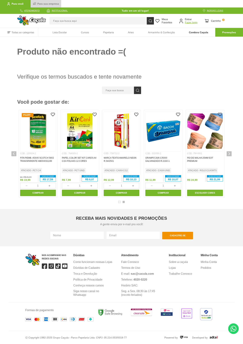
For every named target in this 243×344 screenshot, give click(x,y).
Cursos (85, 32)
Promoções (229, 32)
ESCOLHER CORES (205, 193)
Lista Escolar (59, 32)
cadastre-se (178, 235)
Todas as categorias (23, 32)
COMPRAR (38, 193)
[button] (119, 202)
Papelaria (108, 32)
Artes (131, 32)
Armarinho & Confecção (161, 32)
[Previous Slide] (13, 153)
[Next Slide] (229, 153)
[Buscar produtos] (150, 21)
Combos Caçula (198, 32)
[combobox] (101, 21)
